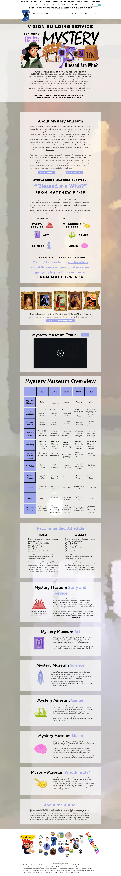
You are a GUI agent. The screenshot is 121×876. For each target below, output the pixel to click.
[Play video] (60, 353)
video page (76, 617)
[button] (99, 4)
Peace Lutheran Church (38, 134)
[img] (42, 402)
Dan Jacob (33, 129)
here (87, 713)
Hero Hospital (50, 97)
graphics (72, 569)
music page (89, 757)
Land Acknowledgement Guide (70, 872)
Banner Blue (50, 150)
